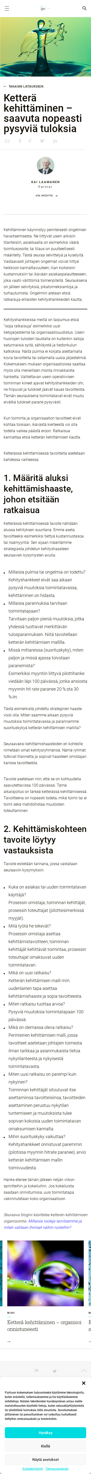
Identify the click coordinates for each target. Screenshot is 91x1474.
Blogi (11, 1312)
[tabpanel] (45, 1294)
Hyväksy (45, 1433)
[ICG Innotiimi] (45, 8)
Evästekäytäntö (33, 1468)
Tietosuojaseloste (56, 1468)
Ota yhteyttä (44, 196)
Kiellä (45, 1446)
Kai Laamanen (45, 182)
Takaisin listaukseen (26, 86)
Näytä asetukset (45, 1459)
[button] (83, 1383)
